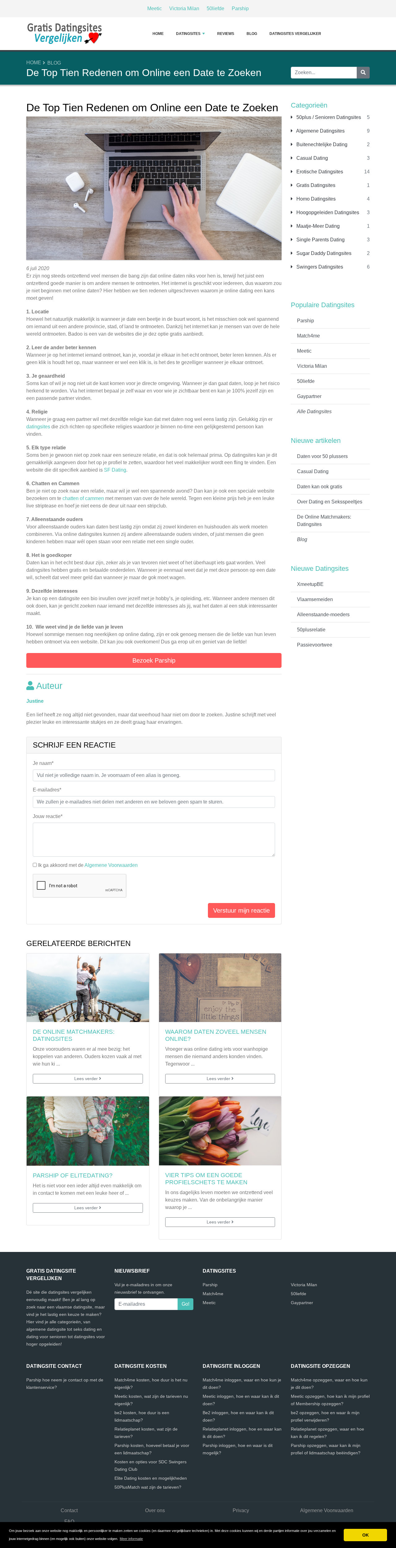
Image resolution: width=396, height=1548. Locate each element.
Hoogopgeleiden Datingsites (327, 212)
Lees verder (86, 1078)
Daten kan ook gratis (319, 486)
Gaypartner (309, 396)
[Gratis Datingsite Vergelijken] (65, 33)
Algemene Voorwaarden (111, 865)
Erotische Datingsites (319, 171)
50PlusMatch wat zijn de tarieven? (147, 1487)
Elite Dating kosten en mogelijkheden (150, 1478)
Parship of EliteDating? (73, 1175)
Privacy (241, 1510)
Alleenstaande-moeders (323, 614)
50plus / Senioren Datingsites (328, 117)
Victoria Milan (184, 8)
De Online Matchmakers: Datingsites (324, 520)
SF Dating (115, 470)
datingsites (38, 426)
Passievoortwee (314, 644)
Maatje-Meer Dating (317, 226)
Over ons (155, 1510)
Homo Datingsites (315, 198)
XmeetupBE (310, 584)
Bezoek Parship (153, 660)
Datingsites (188, 34)
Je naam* (43, 763)
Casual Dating (311, 158)
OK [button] (365, 1535)
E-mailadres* (47, 789)
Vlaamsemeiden (315, 599)
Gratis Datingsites (315, 185)
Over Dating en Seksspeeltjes (329, 501)
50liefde (215, 8)
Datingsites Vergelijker (295, 34)
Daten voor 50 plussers (322, 456)
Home (158, 34)
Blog (252, 34)
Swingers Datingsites (319, 266)
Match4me (308, 335)
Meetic (154, 8)
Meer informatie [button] (131, 1539)
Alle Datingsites (314, 411)
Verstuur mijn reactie (241, 910)
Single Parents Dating (320, 239)
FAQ (69, 1521)
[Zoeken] (363, 72)
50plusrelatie (311, 629)
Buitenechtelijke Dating (321, 144)
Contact (69, 1510)
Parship (240, 8)
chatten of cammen (83, 498)
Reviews (225, 34)
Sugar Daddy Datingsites (323, 253)
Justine (35, 701)
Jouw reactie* (47, 816)
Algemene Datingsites (320, 131)
